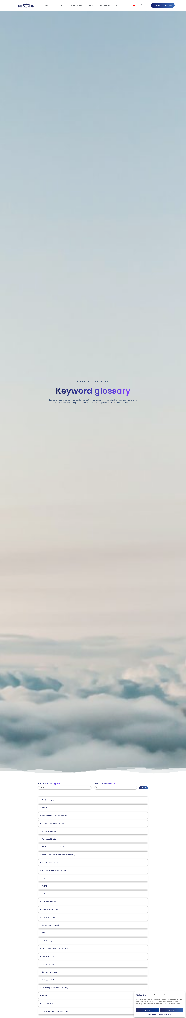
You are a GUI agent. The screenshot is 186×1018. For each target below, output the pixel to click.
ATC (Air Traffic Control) (50, 862)
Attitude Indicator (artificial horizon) (54, 870)
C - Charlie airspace (49, 902)
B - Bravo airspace (48, 894)
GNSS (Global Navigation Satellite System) (56, 1011)
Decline (171, 1010)
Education (58, 5)
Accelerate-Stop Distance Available (54, 816)
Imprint (169, 1014)
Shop (126, 5)
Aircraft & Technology (109, 5)
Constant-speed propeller (51, 925)
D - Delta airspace (48, 941)
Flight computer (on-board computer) (55, 988)
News (47, 5)
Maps (91, 5)
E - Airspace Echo (48, 956)
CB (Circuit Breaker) (49, 917)
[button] (141, 5)
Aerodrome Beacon (49, 831)
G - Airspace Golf (48, 1003)
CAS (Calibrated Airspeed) (51, 909)
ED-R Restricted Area (49, 972)
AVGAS (44, 886)
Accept (147, 1010)
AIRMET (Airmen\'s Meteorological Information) (58, 855)
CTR (43, 933)
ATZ (43, 878)
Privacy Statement (162, 1014)
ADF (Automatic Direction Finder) (53, 823)
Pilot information (75, 5)
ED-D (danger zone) (48, 964)
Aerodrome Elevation (49, 839)
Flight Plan (45, 996)
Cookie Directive (152, 1014)
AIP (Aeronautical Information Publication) (56, 847)
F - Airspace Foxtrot (49, 980)
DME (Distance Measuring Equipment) (55, 949)
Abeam (44, 808)
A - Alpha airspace (48, 800)
